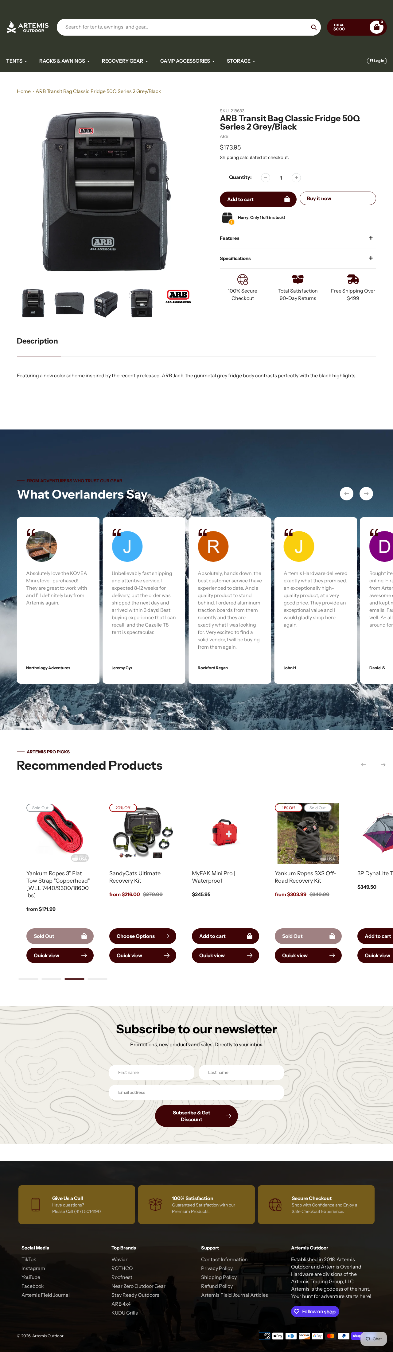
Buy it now (319, 198)
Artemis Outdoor (48, 1335)
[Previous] (346, 493)
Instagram (33, 1268)
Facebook (32, 1286)
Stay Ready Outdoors (135, 1295)
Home (24, 91)
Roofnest (121, 1277)
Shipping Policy (219, 1277)
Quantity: (240, 177)
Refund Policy (217, 1286)
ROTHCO (122, 1268)
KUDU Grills (124, 1313)
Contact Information (224, 1259)
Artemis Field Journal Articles (234, 1295)
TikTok (28, 1259)
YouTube (30, 1277)
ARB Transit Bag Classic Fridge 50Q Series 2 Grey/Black (98, 91)
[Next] (366, 493)
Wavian (120, 1259)
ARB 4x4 (121, 1304)
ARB (224, 136)
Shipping (229, 157)
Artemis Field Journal (45, 1295)
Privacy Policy (217, 1268)
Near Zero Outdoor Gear (138, 1286)
